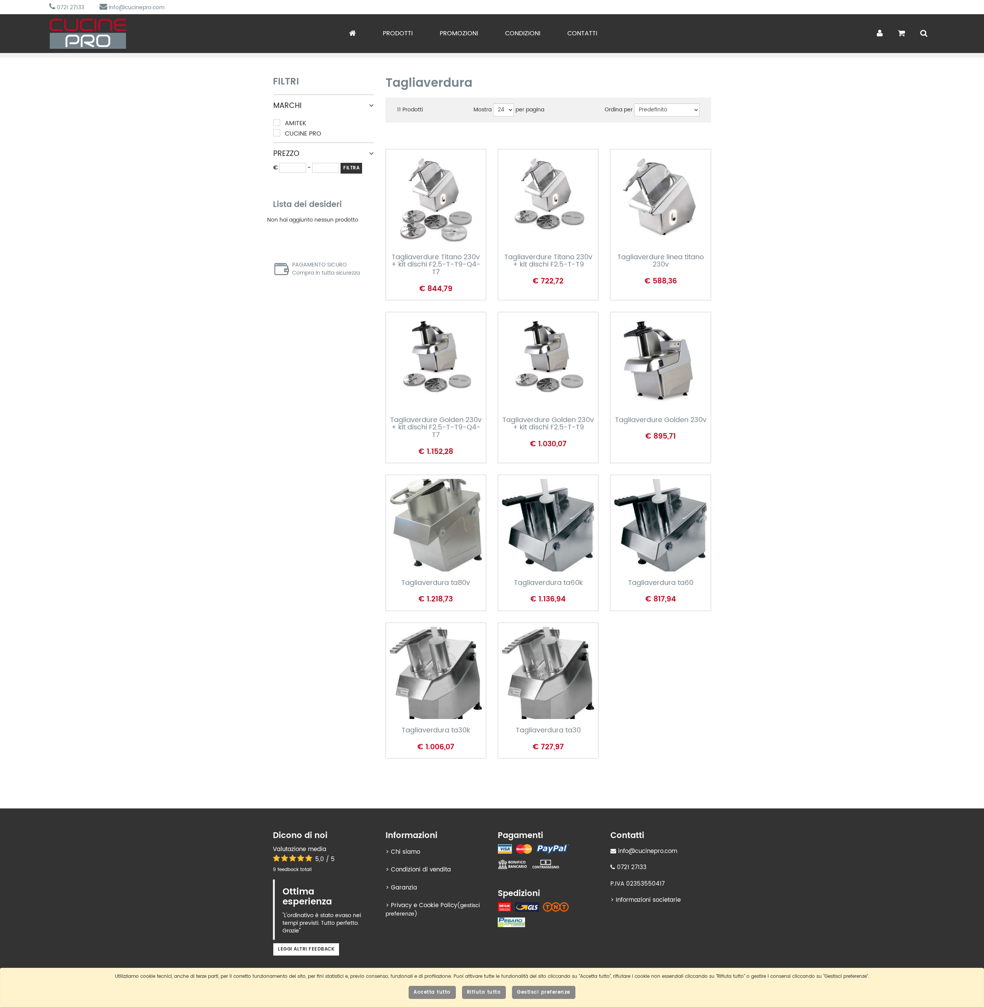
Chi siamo (405, 852)
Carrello (428, 237)
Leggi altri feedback (306, 949)
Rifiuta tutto (484, 992)
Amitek (295, 123)
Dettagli (427, 212)
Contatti (582, 33)
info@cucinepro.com (136, 7)
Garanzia (404, 888)
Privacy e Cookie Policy (424, 905)
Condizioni (522, 33)
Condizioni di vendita (421, 869)
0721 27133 (69, 7)
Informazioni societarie (648, 900)
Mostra (483, 110)
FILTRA (351, 168)
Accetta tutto (432, 992)
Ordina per (619, 110)
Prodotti (398, 33)
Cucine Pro (303, 133)
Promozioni (459, 33)
